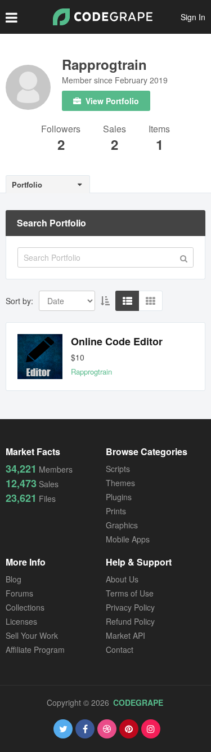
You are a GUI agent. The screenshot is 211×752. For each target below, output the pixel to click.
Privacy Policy (130, 607)
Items (159, 129)
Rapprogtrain (104, 64)
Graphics (122, 525)
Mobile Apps (128, 539)
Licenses (21, 621)
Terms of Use (130, 593)
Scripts (118, 468)
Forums (19, 593)
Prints (116, 511)
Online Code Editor (117, 341)
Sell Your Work (32, 635)
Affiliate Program (35, 649)
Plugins (119, 496)
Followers (60, 129)
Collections (25, 607)
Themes (120, 482)
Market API (125, 635)
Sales (114, 129)
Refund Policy (130, 621)
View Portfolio (111, 100)
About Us (122, 579)
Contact (119, 649)
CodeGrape (138, 702)
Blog (13, 579)
